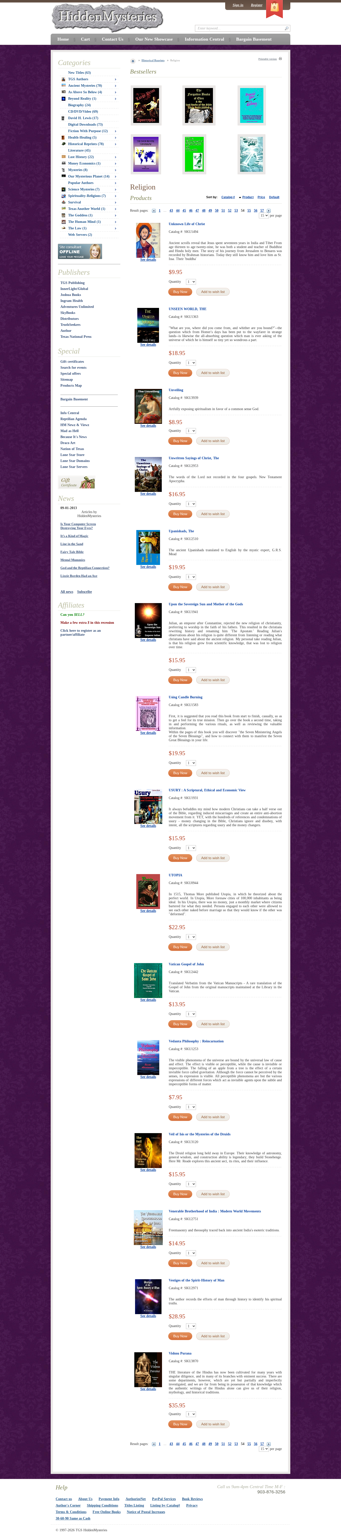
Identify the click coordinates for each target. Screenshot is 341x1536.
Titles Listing (134, 1505)
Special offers (70, 373)
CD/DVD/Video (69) (83, 111)
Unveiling (176, 390)
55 (249, 210)
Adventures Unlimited (77, 307)
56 (255, 210)
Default (274, 197)
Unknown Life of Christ (187, 224)
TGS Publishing (72, 283)
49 (210, 210)
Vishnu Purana (180, 1353)
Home (63, 39)
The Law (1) (77, 228)
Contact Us (112, 39)
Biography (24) (79, 105)
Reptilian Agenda (73, 419)
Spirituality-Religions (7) (87, 196)
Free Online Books (107, 1512)
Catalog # (228, 197)
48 (203, 210)
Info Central (69, 413)
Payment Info (109, 1499)
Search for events (73, 367)
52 (229, 210)
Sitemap (66, 379)
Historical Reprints (153, 60)
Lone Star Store (72, 455)
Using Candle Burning (185, 697)
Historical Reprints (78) (86, 144)
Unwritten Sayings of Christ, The (194, 458)
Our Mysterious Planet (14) (89, 176)
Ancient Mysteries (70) (85, 86)
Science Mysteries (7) (84, 189)
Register (256, 5)
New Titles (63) (79, 73)
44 (177, 210)
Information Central (204, 39)
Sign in (238, 5)
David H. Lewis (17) (83, 118)
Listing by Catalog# (165, 1505)
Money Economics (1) (84, 163)
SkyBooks (67, 313)
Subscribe (84, 592)
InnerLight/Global (74, 289)
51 (223, 210)
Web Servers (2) (80, 235)
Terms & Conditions (71, 1512)
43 (171, 210)
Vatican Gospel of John (186, 964)
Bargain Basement (74, 399)
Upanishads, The (181, 531)
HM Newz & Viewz (74, 425)
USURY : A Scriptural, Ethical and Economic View (207, 790)
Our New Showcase (154, 39)
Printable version (267, 59)
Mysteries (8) (78, 170)
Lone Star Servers (73, 467)
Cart (85, 39)
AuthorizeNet (136, 1499)
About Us (85, 1499)
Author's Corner (68, 1505)
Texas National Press (75, 337)
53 (236, 210)
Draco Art (67, 443)
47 (197, 210)
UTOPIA (175, 875)
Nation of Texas (72, 449)
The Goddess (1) (80, 215)
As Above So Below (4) (85, 92)
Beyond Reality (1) (82, 98)
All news (66, 592)
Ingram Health (71, 301)
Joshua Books (70, 295)
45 (184, 210)
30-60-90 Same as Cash (73, 1518)
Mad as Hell (69, 431)
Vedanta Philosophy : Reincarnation (196, 1041)
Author (65, 331)
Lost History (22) (81, 157)
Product (248, 197)
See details (148, 260)
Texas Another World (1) (86, 209)
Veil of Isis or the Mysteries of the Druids (199, 1134)
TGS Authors (78, 79)
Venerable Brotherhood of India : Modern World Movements (215, 1211)
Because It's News (73, 437)
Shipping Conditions (102, 1505)
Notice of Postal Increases (146, 1512)
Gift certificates (72, 361)
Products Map (71, 385)
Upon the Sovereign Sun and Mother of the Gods (206, 604)
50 (216, 210)
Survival (74, 202)
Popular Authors (80, 183)
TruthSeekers (70, 325)
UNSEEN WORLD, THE (187, 309)
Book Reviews (192, 1499)
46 (190, 210)
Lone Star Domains (75, 461)
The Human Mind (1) (84, 222)
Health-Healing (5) (82, 137)
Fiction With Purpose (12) (88, 131)
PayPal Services (164, 1499)
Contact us (64, 1499)
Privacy (192, 1505)
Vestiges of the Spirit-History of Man (196, 1280)
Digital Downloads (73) (85, 124)
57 (262, 210)
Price (261, 197)
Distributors (69, 319)
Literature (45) (79, 150)
